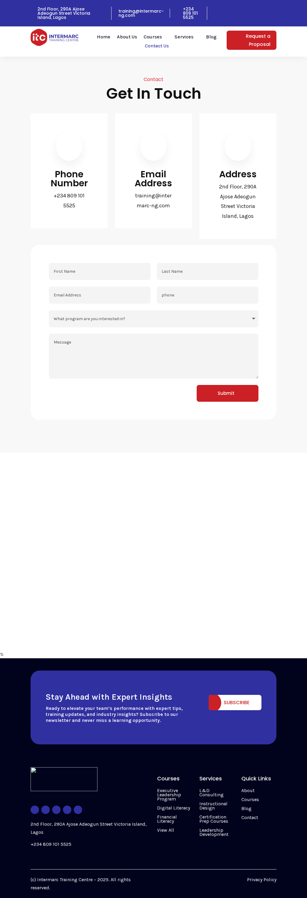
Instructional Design (213, 806)
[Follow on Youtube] (245, 6)
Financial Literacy (167, 819)
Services (183, 37)
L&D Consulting (211, 792)
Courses (153, 37)
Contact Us (157, 46)
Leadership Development (213, 832)
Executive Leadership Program (169, 795)
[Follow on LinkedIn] (233, 6)
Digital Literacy (173, 808)
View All (165, 830)
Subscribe (236, 702)
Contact (249, 817)
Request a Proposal (258, 40)
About (248, 790)
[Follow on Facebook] (269, 6)
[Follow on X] (271, 18)
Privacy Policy (261, 879)
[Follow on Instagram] (257, 6)
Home (103, 37)
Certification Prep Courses (213, 819)
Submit (226, 393)
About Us (127, 37)
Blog (211, 37)
